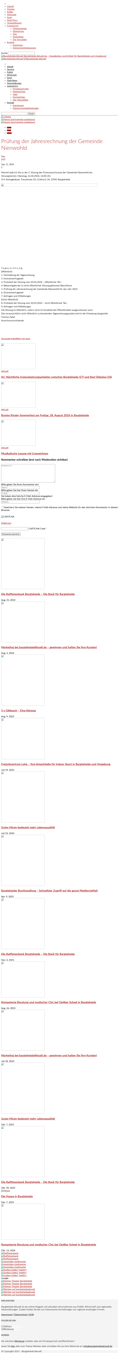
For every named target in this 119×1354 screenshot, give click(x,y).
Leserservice (12, 25)
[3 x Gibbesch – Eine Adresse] (23, 705)
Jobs (15, 34)
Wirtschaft (11, 14)
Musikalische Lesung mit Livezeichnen (24, 453)
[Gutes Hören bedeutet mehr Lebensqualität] (23, 822)
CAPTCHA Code (37, 528)
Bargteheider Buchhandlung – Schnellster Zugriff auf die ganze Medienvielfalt (49, 890)
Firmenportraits (20, 28)
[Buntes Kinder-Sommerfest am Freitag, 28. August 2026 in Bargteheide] (18, 407)
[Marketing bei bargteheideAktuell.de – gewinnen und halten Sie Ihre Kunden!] (23, 641)
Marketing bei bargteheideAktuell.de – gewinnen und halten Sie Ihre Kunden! (49, 647)
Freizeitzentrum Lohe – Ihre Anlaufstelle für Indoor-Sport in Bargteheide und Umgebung (55, 764)
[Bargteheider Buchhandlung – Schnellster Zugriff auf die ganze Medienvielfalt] (23, 885)
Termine (11, 9)
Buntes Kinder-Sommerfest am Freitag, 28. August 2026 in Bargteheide (45, 415)
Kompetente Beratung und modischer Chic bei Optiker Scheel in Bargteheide (48, 1002)
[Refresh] (6, 523)
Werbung (19, 1341)
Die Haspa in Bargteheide (17, 1196)
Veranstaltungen (14, 23)
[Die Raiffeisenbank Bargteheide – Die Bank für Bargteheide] (23, 588)
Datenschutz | (21, 1314)
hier (13, 1346)
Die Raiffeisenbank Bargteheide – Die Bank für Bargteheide (38, 594)
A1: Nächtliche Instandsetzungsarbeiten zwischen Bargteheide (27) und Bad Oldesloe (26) (56, 377)
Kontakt (10, 42)
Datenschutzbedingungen (24, 48)
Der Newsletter (20, 39)
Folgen (17, 1329)
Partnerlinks (18, 37)
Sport (9, 17)
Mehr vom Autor (23, 339)
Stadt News (12, 20)
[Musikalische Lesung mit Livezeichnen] (18, 445)
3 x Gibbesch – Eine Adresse (18, 710)
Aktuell (10, 6)
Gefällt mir (17, 1326)
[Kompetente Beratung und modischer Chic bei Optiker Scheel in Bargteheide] (23, 997)
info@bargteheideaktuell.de (97, 1346)
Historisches (18, 31)
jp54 (3, 159)
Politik (10, 12)
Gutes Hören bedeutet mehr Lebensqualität (28, 827)
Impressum (18, 45)
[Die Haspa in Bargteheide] (5, 1190)
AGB (31, 1314)
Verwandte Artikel (8, 339)
